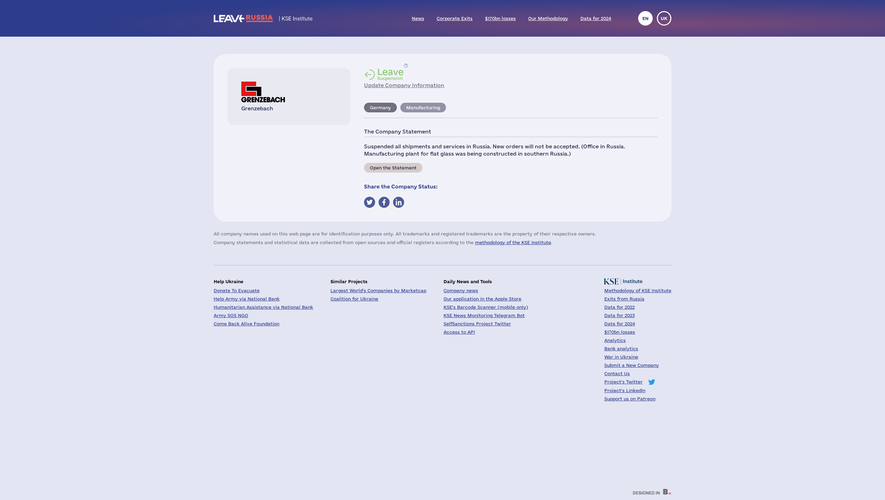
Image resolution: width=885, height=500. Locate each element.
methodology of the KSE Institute (513, 242)
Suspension (390, 74)
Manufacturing (423, 107)
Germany (380, 107)
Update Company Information (404, 85)
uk (664, 18)
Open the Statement (393, 167)
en (645, 18)
